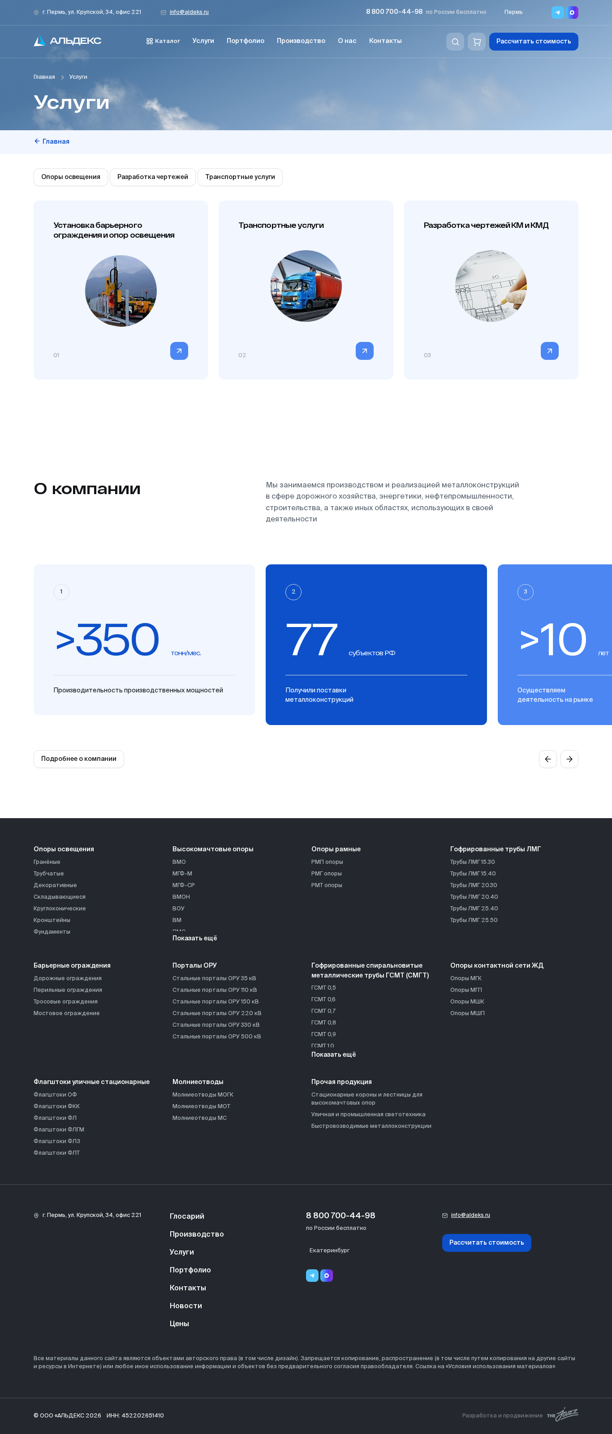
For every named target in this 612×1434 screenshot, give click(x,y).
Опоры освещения (70, 177)
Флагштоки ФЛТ (57, 1153)
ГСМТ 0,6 (323, 1000)
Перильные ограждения (68, 990)
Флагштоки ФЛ (55, 1118)
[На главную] (68, 42)
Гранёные (47, 862)
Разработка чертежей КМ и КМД (486, 225)
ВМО (179, 862)
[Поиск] (455, 42)
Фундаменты (52, 932)
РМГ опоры (326, 874)
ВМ (176, 920)
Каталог (167, 41)
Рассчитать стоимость (533, 41)
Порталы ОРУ (194, 966)
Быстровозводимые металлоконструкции (371, 1126)
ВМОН (181, 897)
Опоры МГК (466, 979)
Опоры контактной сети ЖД (496, 966)
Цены (179, 1324)
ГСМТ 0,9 (323, 1034)
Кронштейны (52, 920)
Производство (301, 41)
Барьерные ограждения (72, 966)
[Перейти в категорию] (179, 351)
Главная (44, 77)
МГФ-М (182, 874)
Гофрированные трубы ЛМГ (495, 849)
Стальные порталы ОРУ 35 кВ (214, 979)
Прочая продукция (341, 1082)
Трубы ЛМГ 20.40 (474, 897)
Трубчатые (49, 874)
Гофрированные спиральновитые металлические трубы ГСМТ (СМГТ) (370, 971)
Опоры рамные (336, 849)
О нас (347, 41)
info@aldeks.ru (189, 12)
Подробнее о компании (78, 759)
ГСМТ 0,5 (323, 988)
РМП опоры (327, 862)
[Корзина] (477, 42)
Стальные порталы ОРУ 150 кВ (215, 1002)
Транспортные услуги (240, 177)
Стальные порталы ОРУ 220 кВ (217, 1013)
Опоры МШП (467, 1013)
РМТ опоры (326, 885)
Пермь (513, 12)
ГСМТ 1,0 (322, 1046)
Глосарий (187, 1217)
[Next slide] (569, 759)
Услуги (203, 41)
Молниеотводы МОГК (202, 1095)
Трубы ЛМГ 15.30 (472, 862)
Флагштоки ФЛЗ (57, 1141)
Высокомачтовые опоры (213, 849)
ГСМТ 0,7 (323, 1011)
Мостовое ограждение (67, 1013)
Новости (186, 1306)
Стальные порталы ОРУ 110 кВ (214, 990)
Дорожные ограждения (68, 979)
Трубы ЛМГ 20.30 (473, 885)
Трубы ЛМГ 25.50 (474, 920)
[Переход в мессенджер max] (572, 12)
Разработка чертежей (152, 177)
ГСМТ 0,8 (323, 1023)
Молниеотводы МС (199, 1118)
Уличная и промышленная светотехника (368, 1115)
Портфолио (245, 41)
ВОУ (178, 909)
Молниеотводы (198, 1082)
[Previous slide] (548, 759)
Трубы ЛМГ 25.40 (474, 909)
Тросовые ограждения (66, 1002)
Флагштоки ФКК (57, 1107)
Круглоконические (60, 909)
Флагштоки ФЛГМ (59, 1130)
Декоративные (55, 885)
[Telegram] (312, 1275)
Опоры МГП (466, 990)
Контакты (385, 41)
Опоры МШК (467, 1002)
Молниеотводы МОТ (201, 1107)
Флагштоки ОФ (55, 1095)
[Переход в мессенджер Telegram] (558, 12)
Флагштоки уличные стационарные (92, 1082)
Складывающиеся (60, 897)
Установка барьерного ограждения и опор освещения (113, 230)
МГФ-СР (183, 885)
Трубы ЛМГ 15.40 (473, 874)
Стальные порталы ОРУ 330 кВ (216, 1025)
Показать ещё (194, 938)
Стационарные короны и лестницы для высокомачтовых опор (366, 1099)
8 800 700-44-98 (394, 12)
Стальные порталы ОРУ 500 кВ (216, 1037)
